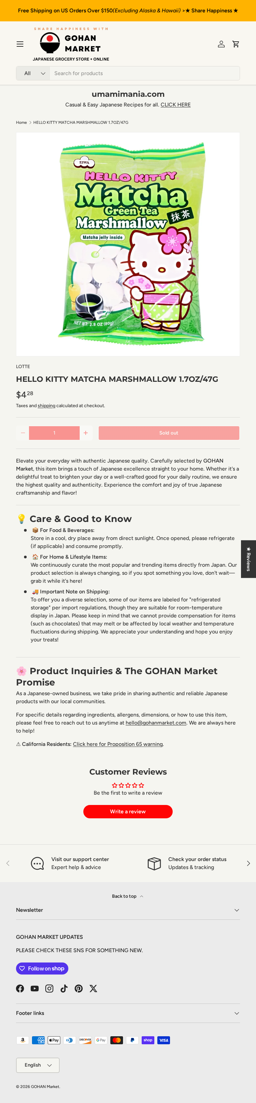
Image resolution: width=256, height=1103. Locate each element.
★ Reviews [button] (249, 559)
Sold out (168, 433)
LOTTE (23, 366)
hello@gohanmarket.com (156, 723)
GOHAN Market (45, 1086)
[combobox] (128, 73)
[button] (236, 44)
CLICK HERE (176, 104)
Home (21, 122)
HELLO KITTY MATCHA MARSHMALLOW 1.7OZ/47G (80, 122)
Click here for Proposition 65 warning (118, 744)
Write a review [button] (128, 811)
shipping (46, 405)
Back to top (124, 896)
